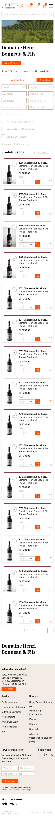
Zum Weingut (11, 63)
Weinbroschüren (10, 726)
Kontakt (9, 688)
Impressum (34, 812)
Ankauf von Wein (10, 721)
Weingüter (14, 71)
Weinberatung (8, 716)
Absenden (10, 781)
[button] (50, 14)
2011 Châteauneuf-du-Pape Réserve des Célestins (32, 288)
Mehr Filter (45, 80)
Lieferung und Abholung (13, 706)
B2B (4, 731)
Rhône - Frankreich (28, 168)
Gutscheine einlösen (11, 711)
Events (32, 719)
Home (4, 71)
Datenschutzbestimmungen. (20, 789)
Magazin (33, 724)
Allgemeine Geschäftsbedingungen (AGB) (40, 738)
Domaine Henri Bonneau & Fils (36, 71)
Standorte (34, 729)
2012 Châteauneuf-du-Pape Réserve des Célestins (32, 382)
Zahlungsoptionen (10, 702)
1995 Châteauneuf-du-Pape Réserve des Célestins (32, 162)
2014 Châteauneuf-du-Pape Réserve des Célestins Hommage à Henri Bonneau (35, 602)
